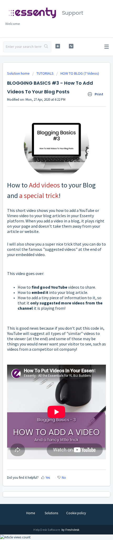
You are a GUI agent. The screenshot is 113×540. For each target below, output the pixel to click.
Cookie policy (76, 513)
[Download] (47, 271)
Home (30, 513)
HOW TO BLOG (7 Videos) (79, 73)
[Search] (46, 47)
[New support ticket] (57, 46)
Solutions (51, 513)
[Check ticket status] (71, 46)
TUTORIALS (45, 73)
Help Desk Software (46, 530)
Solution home (18, 73)
